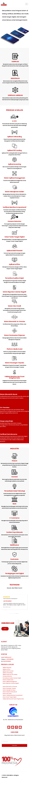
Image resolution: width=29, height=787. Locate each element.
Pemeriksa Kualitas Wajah (14, 278)
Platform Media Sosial (14, 349)
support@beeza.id (6, 657)
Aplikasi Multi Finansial (14, 251)
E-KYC (14, 121)
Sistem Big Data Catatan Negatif (14, 292)
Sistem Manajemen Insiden (14, 192)
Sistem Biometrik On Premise (10, 686)
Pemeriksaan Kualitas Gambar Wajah (12, 678)
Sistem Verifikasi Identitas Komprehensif (12, 695)
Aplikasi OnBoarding (14, 137)
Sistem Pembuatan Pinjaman (14, 335)
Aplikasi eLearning (14, 164)
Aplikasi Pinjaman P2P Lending (10, 674)
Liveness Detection (14, 221)
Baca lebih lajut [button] (7, 607)
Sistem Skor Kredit (14, 306)
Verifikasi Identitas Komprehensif (14, 207)
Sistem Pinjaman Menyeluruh (10, 692)
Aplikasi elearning (7, 667)
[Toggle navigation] (26, 4)
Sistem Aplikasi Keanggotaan (14, 178)
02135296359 (9, 659)
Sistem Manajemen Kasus (9, 690)
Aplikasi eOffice (14, 264)
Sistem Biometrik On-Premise (14, 321)
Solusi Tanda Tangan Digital (14, 237)
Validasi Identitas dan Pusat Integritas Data (14, 377)
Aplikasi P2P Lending (14, 150)
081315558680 (7, 661)
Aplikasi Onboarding (7, 672)
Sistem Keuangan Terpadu (14, 363)
